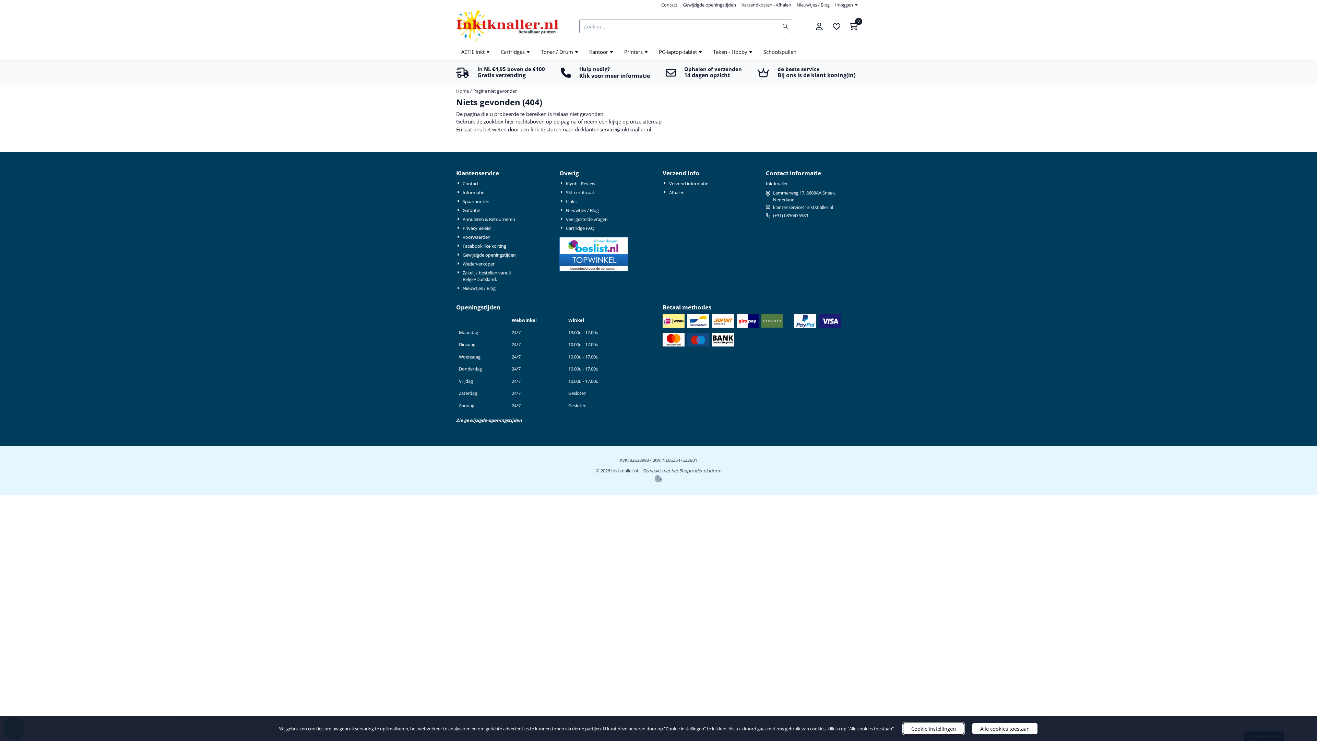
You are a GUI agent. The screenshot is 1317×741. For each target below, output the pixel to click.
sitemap (652, 121)
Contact (669, 5)
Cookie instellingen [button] (933, 728)
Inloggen (844, 5)
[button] (819, 26)
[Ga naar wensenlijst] (836, 26)
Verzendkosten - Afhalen (766, 5)
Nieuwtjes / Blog (813, 5)
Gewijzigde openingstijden (709, 5)
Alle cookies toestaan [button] (1005, 728)
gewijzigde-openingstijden (493, 420)
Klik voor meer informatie (614, 76)
